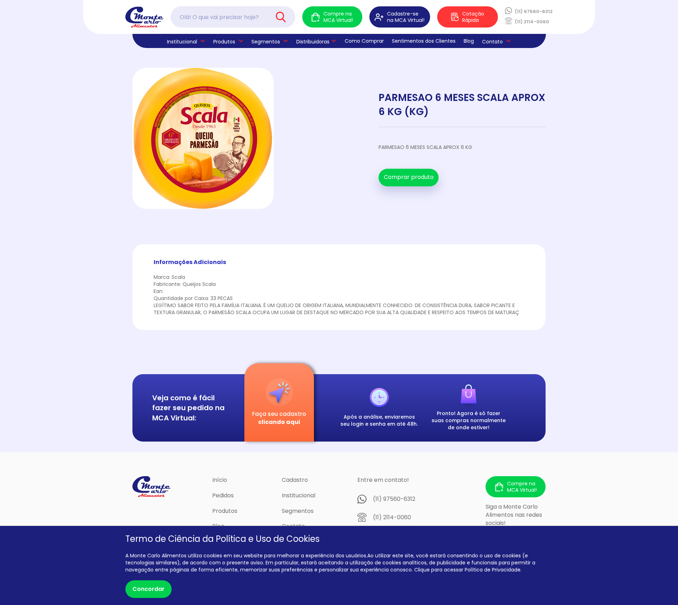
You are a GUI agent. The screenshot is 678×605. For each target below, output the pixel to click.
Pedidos (223, 495)
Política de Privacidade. (493, 569)
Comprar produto (409, 177)
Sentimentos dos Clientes (424, 40)
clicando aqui (279, 422)
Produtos (224, 41)
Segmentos (265, 41)
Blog (469, 40)
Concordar (148, 589)
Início (219, 480)
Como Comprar (364, 40)
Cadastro (295, 480)
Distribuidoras (312, 41)
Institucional (298, 495)
